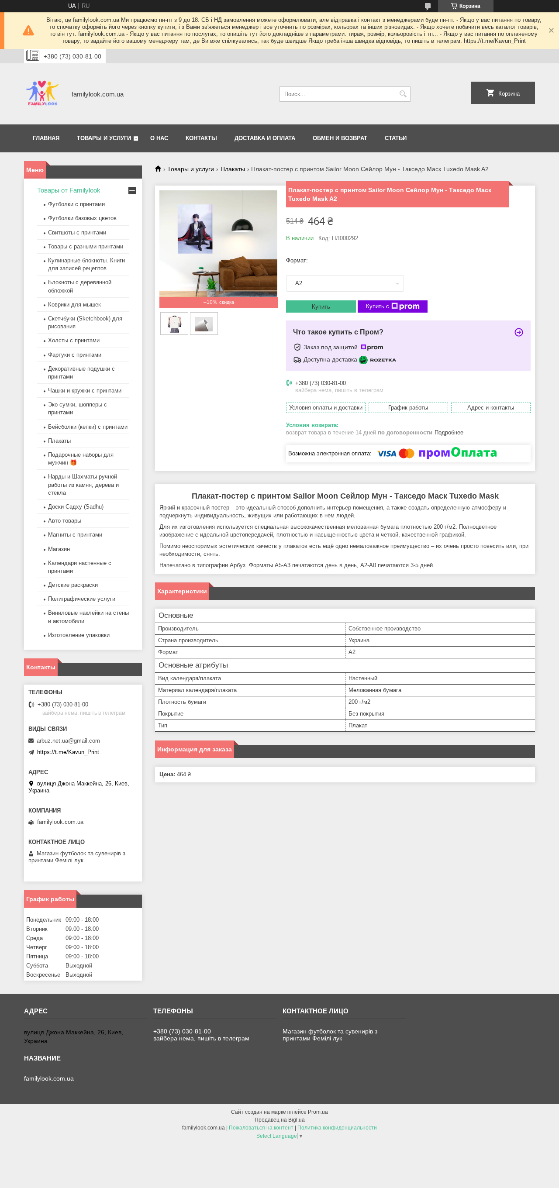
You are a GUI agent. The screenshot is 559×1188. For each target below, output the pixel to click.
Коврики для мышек (74, 304)
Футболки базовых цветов (82, 218)
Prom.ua (318, 1112)
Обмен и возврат (340, 138)
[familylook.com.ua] (42, 94)
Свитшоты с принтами (77, 232)
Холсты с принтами (74, 340)
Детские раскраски (73, 585)
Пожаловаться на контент (261, 1128)
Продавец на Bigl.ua (280, 1120)
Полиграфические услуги (81, 599)
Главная (46, 138)
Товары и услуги (104, 138)
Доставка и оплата (265, 138)
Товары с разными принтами (85, 246)
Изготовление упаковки (79, 635)
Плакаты (233, 168)
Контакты (201, 138)
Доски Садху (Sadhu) (76, 506)
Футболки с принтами (76, 204)
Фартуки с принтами (74, 354)
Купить (321, 306)
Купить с (377, 306)
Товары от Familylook (68, 190)
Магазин (59, 549)
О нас (159, 138)
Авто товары (64, 520)
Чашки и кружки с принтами (84, 390)
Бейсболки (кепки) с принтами (88, 427)
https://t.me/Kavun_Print (68, 752)
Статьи (396, 138)
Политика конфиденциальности (337, 1128)
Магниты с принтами (75, 534)
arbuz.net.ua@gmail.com (68, 740)
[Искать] (403, 94)
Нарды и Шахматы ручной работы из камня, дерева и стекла (83, 484)
